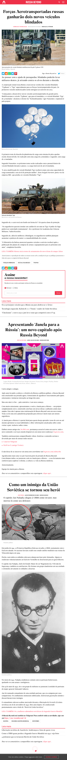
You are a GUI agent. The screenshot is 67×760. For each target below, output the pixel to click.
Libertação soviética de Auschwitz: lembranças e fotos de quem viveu (28, 730)
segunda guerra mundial (20, 721)
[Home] (4, 2)
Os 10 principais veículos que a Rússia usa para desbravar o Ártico (27, 305)
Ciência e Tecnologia (20, 26)
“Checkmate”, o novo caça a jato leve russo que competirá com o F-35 (28, 313)
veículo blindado (24, 262)
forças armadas (9, 262)
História (21, 495)
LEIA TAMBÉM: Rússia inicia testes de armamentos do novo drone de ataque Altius (32, 251)
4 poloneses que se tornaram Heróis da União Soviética (23, 737)
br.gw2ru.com (58, 432)
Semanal (8, 288)
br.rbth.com (25, 429)
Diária (16, 288)
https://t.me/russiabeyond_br (15, 718)
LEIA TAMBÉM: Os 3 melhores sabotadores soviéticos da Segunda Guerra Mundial (32, 711)
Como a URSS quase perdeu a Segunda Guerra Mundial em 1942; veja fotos (30, 733)
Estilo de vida (21, 340)
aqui (30, 757)
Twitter (62, 73)
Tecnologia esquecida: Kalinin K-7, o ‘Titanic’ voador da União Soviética (29, 309)
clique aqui (47, 473)
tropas (35, 262)
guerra (5, 721)
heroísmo (35, 721)
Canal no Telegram (10, 442)
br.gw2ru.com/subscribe (52, 452)
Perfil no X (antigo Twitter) (13, 445)
